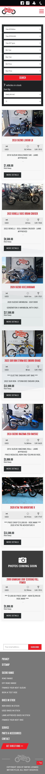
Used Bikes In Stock (11, 710)
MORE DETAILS (12, 175)
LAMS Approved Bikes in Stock (16, 715)
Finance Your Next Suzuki (14, 688)
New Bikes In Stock (10, 706)
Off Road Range (9, 683)
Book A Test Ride (9, 692)
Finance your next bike (12, 720)
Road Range (7, 678)
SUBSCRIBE (35, 647)
